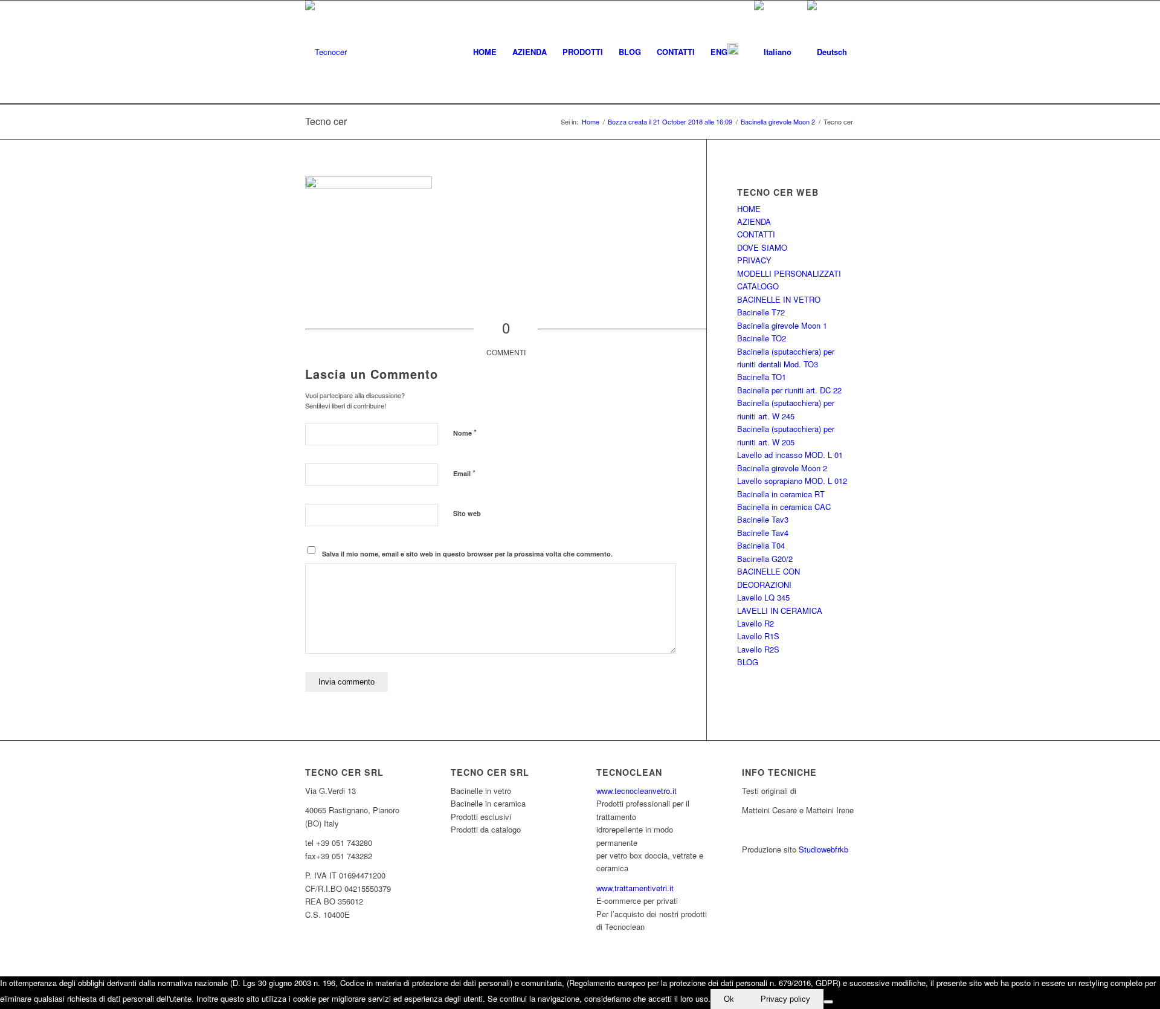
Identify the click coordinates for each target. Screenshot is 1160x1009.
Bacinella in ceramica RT (781, 494)
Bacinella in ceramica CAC (784, 506)
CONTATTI (756, 234)
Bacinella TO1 (761, 376)
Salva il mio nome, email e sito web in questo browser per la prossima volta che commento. (467, 553)
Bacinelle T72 (761, 312)
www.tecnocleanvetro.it (636, 790)
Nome (465, 432)
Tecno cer (326, 121)
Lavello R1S (758, 636)
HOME (749, 208)
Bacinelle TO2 (761, 338)
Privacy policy (785, 999)
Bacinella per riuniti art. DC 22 (789, 390)
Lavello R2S (758, 649)
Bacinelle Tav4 (762, 532)
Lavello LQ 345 (763, 597)
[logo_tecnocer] (326, 52)
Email (464, 473)
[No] (828, 1002)
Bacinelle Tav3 (762, 519)
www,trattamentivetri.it (635, 888)
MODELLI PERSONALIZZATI (789, 273)
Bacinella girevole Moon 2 (782, 468)
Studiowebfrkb (823, 849)
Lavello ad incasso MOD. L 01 (790, 454)
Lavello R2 (755, 623)
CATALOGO (758, 286)
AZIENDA (754, 221)
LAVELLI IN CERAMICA (779, 610)
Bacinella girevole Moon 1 (782, 325)
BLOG (747, 662)
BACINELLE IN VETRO (778, 299)
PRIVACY (754, 260)
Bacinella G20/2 (765, 558)
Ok (729, 999)
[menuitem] (484, 52)
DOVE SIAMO (762, 247)
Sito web (467, 513)
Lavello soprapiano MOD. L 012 (792, 480)
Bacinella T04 (761, 545)
